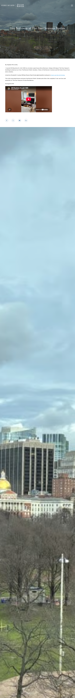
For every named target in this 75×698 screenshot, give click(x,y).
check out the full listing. (58, 75)
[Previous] (5, 478)
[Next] (69, 478)
